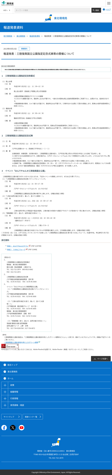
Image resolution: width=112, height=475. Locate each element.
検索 (97, 10)
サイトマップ (9, 416)
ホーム (10, 378)
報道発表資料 (35, 36)
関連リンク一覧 (31, 416)
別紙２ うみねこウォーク (16, 249)
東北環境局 (21, 36)
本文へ (5, 10)
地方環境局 (8, 36)
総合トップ (12, 364)
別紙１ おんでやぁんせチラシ (17, 246)
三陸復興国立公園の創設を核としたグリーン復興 (21, 342)
